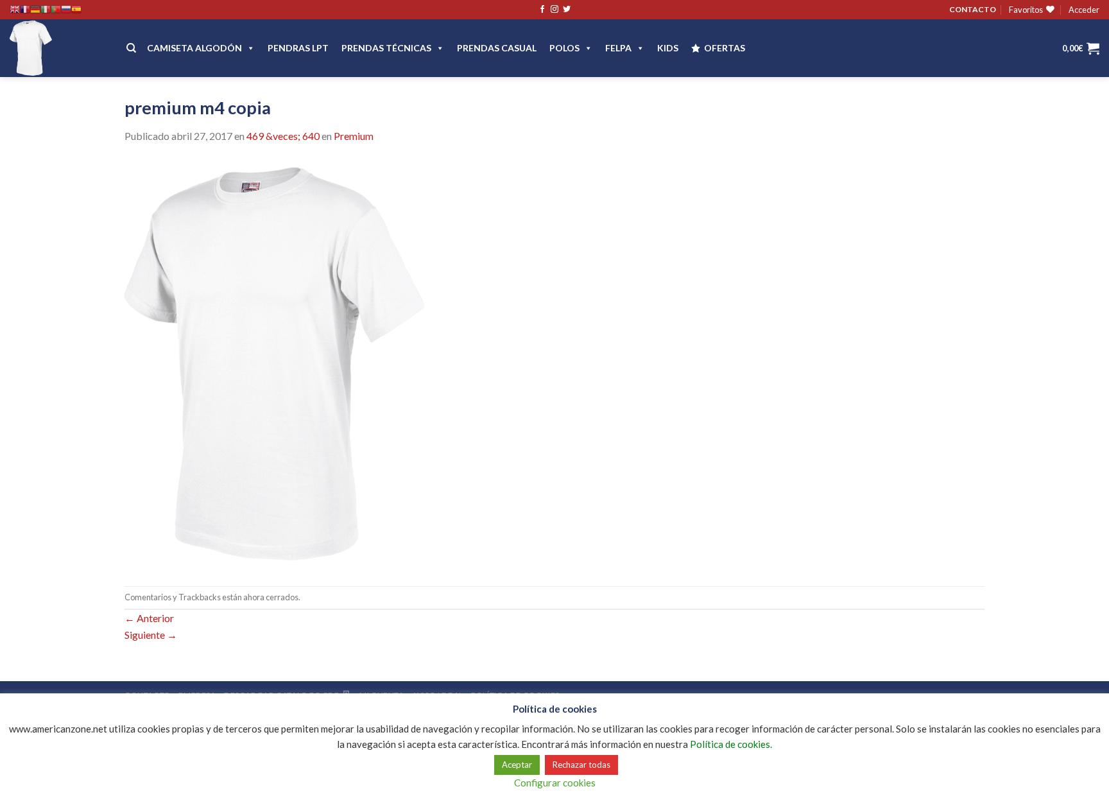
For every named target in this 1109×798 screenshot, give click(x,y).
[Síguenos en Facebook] (542, 9)
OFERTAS (724, 47)
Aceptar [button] (517, 764)
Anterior (149, 618)
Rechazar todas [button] (581, 764)
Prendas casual (497, 47)
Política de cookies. (731, 744)
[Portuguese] (56, 9)
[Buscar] (131, 48)
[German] (35, 9)
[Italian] (45, 9)
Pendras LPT (298, 47)
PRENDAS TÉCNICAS (386, 47)
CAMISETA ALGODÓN (194, 47)
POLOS (564, 47)
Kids (667, 47)
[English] (15, 9)
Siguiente (151, 635)
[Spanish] (76, 9)
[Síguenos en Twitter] (567, 9)
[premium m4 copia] (275, 364)
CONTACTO (972, 9)
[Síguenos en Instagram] (554, 9)
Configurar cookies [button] (555, 782)
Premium (354, 136)
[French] (25, 9)
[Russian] (66, 9)
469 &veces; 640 (283, 136)
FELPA (618, 47)
